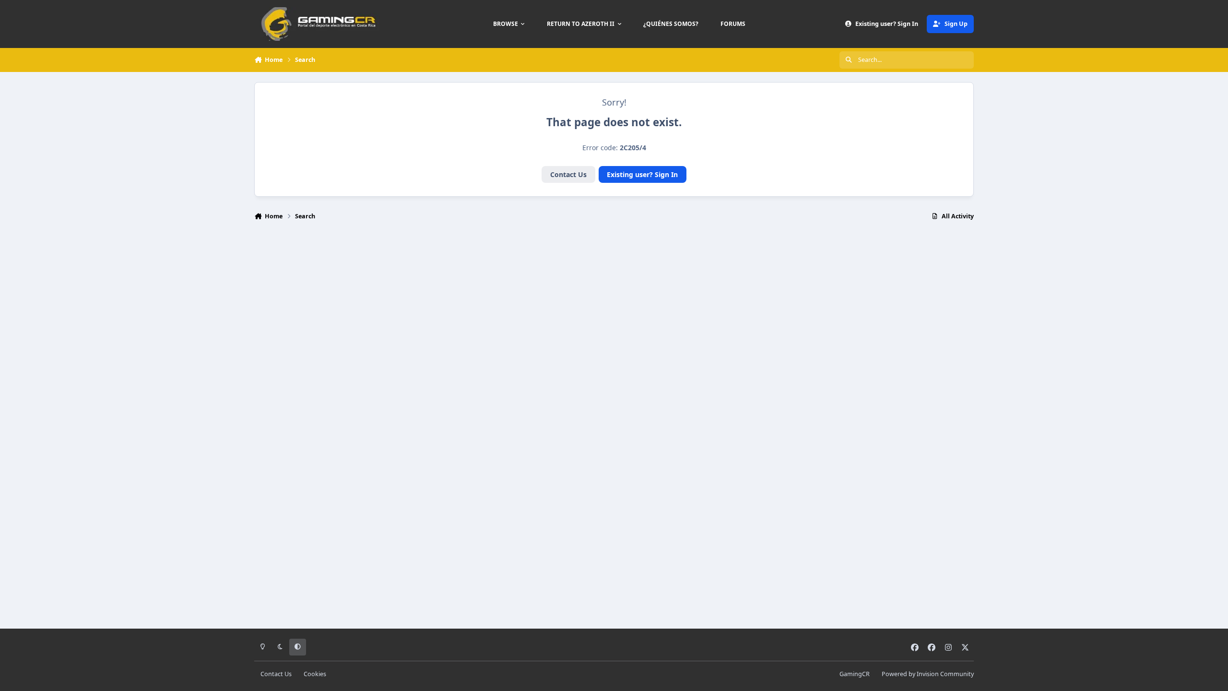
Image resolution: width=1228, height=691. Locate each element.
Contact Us (568, 174)
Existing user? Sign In (642, 174)
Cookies (315, 674)
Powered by (928, 674)
